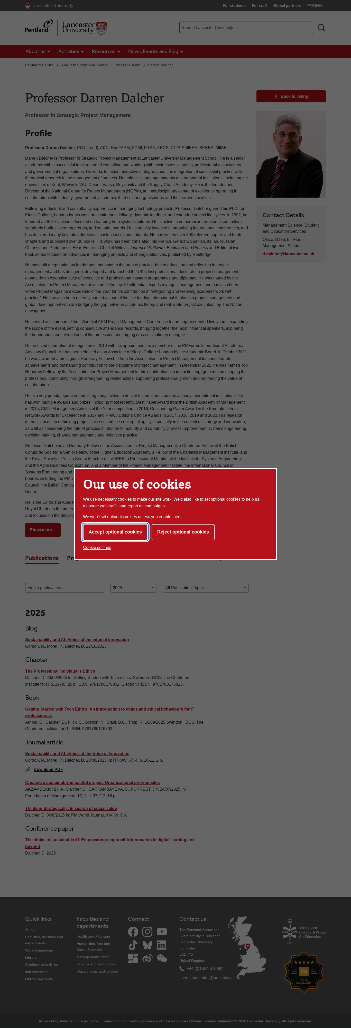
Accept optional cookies (115, 532)
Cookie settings (97, 547)
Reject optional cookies (183, 532)
